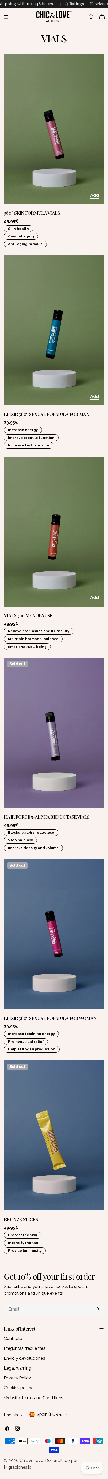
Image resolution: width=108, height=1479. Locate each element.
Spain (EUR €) (50, 1414)
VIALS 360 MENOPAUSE (28, 615)
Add (94, 195)
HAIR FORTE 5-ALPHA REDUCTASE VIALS (47, 817)
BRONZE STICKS (21, 1219)
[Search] (91, 17)
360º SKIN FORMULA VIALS (32, 213)
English (11, 1414)
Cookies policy (18, 1387)
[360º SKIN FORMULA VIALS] (54, 129)
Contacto (13, 1338)
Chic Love (31, 1460)
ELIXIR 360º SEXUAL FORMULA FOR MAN (46, 414)
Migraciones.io (17, 1467)
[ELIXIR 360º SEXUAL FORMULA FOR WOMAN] (54, 934)
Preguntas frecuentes (24, 1348)
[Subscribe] (98, 1309)
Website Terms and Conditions (33, 1397)
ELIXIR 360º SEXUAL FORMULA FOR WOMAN (50, 1018)
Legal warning (17, 1368)
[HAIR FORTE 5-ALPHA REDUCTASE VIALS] (54, 733)
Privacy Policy (17, 1378)
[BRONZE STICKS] (54, 1135)
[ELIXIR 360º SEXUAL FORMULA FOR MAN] (54, 330)
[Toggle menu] (6, 17)
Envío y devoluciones (24, 1358)
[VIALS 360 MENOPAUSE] (54, 532)
